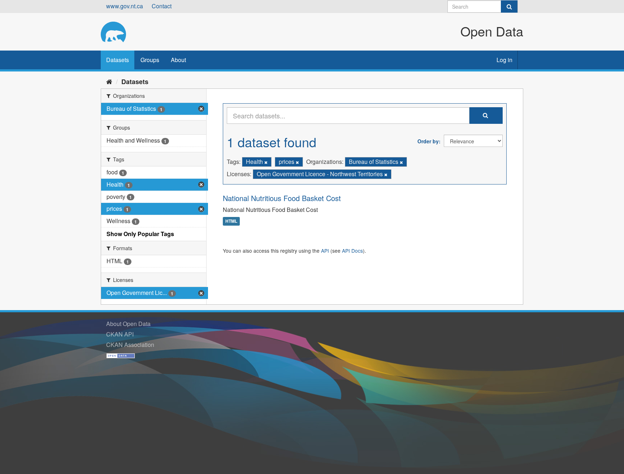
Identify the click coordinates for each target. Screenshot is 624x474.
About (178, 60)
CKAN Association (130, 344)
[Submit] (509, 6)
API (325, 250)
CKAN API (120, 334)
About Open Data (128, 323)
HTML (231, 221)
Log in (504, 60)
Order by (428, 141)
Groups (149, 60)
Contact (162, 6)
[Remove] (266, 162)
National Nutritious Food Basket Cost (282, 198)
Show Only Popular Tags (140, 234)
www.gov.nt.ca (124, 6)
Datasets (117, 60)
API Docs (352, 250)
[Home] (109, 81)
